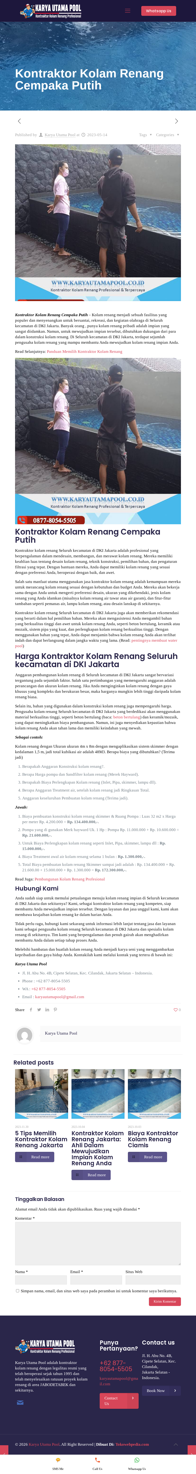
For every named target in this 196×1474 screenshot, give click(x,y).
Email (76, 1272)
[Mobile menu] (128, 11)
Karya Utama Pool (60, 135)
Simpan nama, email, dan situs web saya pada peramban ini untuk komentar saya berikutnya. (99, 1291)
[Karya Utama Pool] (50, 11)
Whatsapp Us (158, 10)
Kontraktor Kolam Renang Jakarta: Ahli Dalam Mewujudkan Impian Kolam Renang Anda (97, 1148)
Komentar (25, 1218)
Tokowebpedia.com (132, 1444)
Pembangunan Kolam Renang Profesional (70, 879)
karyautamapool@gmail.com (59, 997)
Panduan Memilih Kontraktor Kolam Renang (84, 351)
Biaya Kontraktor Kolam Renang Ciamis (153, 1139)
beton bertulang (126, 717)
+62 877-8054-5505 (53, 981)
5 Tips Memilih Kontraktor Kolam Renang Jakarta (41, 1139)
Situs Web (133, 1272)
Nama (21, 1272)
